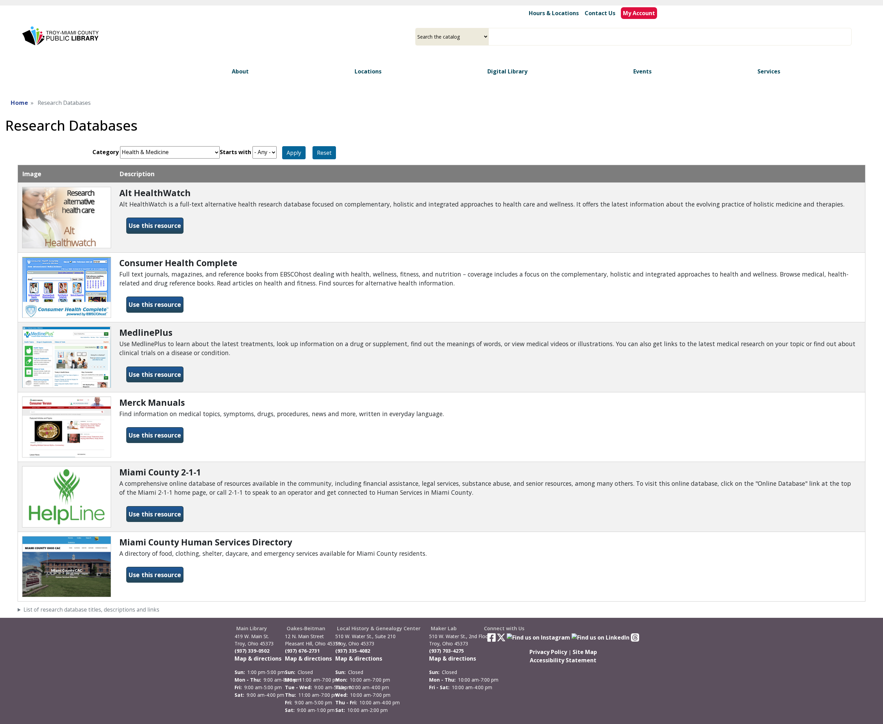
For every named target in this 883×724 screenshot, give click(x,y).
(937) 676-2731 (302, 650)
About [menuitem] (240, 71)
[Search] (848, 36)
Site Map (585, 652)
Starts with (235, 152)
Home (19, 103)
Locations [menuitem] (368, 71)
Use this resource (156, 225)
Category (105, 152)
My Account (639, 13)
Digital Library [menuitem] (507, 71)
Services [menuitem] (768, 71)
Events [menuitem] (642, 71)
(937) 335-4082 (352, 650)
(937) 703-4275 (446, 650)
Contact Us (600, 13)
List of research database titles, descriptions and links (91, 609)
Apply (294, 153)
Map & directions (258, 658)
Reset (324, 153)
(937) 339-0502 (252, 650)
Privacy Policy (548, 652)
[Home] (61, 36)
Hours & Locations (554, 13)
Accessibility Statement (563, 660)
